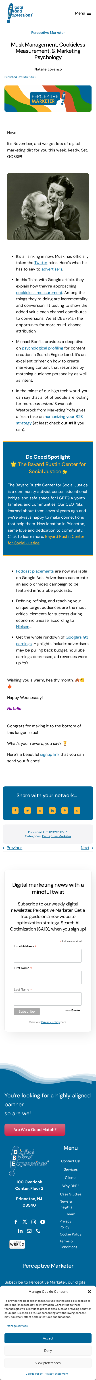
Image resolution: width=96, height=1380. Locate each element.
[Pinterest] (64, 810)
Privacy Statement (56, 1374)
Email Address (25, 946)
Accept (48, 1338)
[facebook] (16, 1222)
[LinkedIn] (52, 810)
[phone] (38, 1231)
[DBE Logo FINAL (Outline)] (20, 5)
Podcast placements (35, 571)
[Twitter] (27, 810)
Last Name (23, 989)
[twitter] (25, 1221)
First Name (23, 968)
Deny (48, 1350)
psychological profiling (42, 348)
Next (85, 847)
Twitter (40, 262)
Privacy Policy (50, 1022)
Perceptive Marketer (48, 32)
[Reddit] (40, 810)
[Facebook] (15, 810)
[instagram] (33, 1222)
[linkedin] (20, 1231)
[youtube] (42, 1222)
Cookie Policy (34, 1374)
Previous (14, 847)
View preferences (48, 1363)
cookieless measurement (39, 292)
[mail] (29, 1231)
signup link (49, 754)
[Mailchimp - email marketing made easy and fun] (73, 1010)
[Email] (77, 810)
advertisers (52, 269)
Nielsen (22, 626)
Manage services (17, 1326)
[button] (89, 1291)
